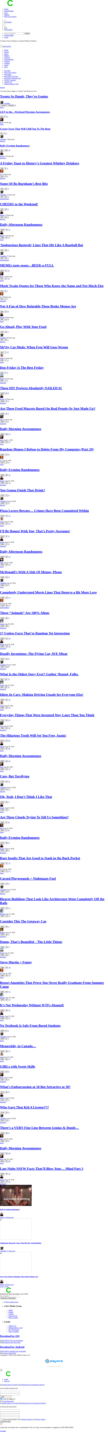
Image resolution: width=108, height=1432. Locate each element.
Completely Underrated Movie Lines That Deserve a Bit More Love (48, 592)
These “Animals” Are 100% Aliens (24, 613)
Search (6, 52)
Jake (1, 828)
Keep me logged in (9, 1399)
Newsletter (7, 74)
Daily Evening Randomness (15, 145)
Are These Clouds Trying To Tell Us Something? (34, 817)
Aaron (2, 624)
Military (6, 15)
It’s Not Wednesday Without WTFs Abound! (32, 1005)
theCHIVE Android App (12, 78)
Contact (11, 1314)
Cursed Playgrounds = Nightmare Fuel (28, 878)
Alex (1, 419)
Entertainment (9, 11)
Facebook (34, 1385)
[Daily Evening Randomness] (54, 1195)
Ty (1, 174)
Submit (2, 87)
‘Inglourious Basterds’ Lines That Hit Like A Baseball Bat (41, 245)
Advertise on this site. (54, 1366)
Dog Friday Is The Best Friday (22, 367)
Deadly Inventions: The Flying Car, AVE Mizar (34, 654)
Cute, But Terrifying (14, 776)
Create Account (5, 1421)
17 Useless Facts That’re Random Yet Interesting (35, 633)
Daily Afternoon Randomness (21, 224)
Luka (1, 358)
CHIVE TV (8, 82)
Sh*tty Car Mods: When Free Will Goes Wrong (34, 347)
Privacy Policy (13, 1318)
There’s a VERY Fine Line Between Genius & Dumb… (39, 1128)
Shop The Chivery (10, 16)
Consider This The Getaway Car (23, 921)
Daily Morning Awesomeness (20, 429)
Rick (1, 122)
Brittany (2, 932)
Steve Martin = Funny (16, 962)
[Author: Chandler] (2, 103)
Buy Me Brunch (13, 1330)
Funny (6, 9)
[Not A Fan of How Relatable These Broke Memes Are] (54, 1262)
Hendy (2, 156)
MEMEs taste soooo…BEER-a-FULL (27, 265)
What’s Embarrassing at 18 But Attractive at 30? (35, 1087)
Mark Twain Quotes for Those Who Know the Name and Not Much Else (52, 286)
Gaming (7, 61)
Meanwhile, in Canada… (18, 1046)
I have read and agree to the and (24, 1419)
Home (6, 50)
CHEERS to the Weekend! (19, 204)
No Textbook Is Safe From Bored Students (30, 1025)
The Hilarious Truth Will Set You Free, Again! (33, 735)
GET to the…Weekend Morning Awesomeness (25, 112)
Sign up (6, 1381)
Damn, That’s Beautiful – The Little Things (31, 942)
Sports (6, 65)
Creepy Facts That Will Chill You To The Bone (25, 128)
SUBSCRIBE (9, 35)
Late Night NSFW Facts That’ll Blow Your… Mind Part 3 (41, 1168)
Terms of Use (12, 1316)
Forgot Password (8, 1401)
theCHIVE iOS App (11, 76)
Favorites (7, 71)
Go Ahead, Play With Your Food (23, 327)
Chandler (7, 103)
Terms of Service (27, 1419)
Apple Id (41, 1385)
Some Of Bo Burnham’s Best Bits (24, 184)
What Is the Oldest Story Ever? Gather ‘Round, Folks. (39, 674)
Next (6, 1286)
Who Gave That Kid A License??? (24, 1107)
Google (15, 1385)
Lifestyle (7, 58)
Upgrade (3, 1431)
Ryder (2, 379)
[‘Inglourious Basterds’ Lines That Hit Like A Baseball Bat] (54, 1229)
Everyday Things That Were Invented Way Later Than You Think (47, 715)
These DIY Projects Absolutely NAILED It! (31, 388)
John (1, 563)
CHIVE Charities (10, 80)
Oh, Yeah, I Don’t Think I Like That (26, 797)
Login (6, 1379)
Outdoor (7, 63)
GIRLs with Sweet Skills (17, 1066)
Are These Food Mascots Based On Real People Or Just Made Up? (47, 408)
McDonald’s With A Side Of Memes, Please (31, 572)
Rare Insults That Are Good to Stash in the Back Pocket (40, 858)
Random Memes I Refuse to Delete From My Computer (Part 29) (47, 449)
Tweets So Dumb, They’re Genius (24, 96)
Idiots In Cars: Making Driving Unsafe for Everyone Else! (41, 694)
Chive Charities (13, 1331)
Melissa (2, 914)
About (10, 1310)
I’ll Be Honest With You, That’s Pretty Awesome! (35, 531)
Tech (5, 13)
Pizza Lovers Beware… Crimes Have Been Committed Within (44, 511)
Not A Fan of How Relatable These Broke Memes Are (38, 306)
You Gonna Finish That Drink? (22, 490)
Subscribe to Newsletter (8, 1298)
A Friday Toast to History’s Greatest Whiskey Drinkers (39, 163)
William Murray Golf (11, 84)
